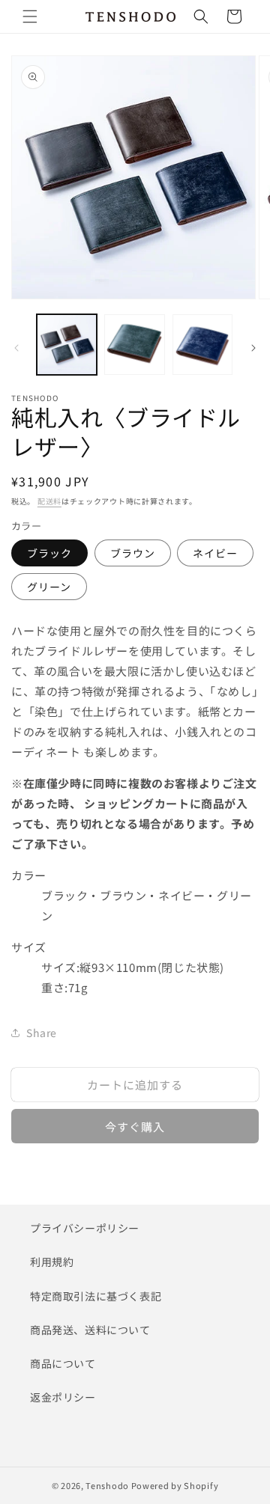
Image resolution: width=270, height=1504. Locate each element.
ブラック (49, 552)
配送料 (50, 501)
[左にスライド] (16, 347)
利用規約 (52, 1261)
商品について (63, 1363)
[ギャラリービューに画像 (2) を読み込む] (134, 344)
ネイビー (215, 552)
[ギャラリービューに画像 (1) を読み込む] (67, 344)
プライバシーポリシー (85, 1227)
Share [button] (41, 1032)
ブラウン (132, 552)
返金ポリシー (63, 1397)
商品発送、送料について (90, 1329)
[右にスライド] (253, 347)
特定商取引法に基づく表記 (95, 1296)
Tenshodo (107, 1485)
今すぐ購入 (135, 1126)
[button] (30, 16)
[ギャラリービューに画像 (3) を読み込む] (202, 344)
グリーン (49, 586)
